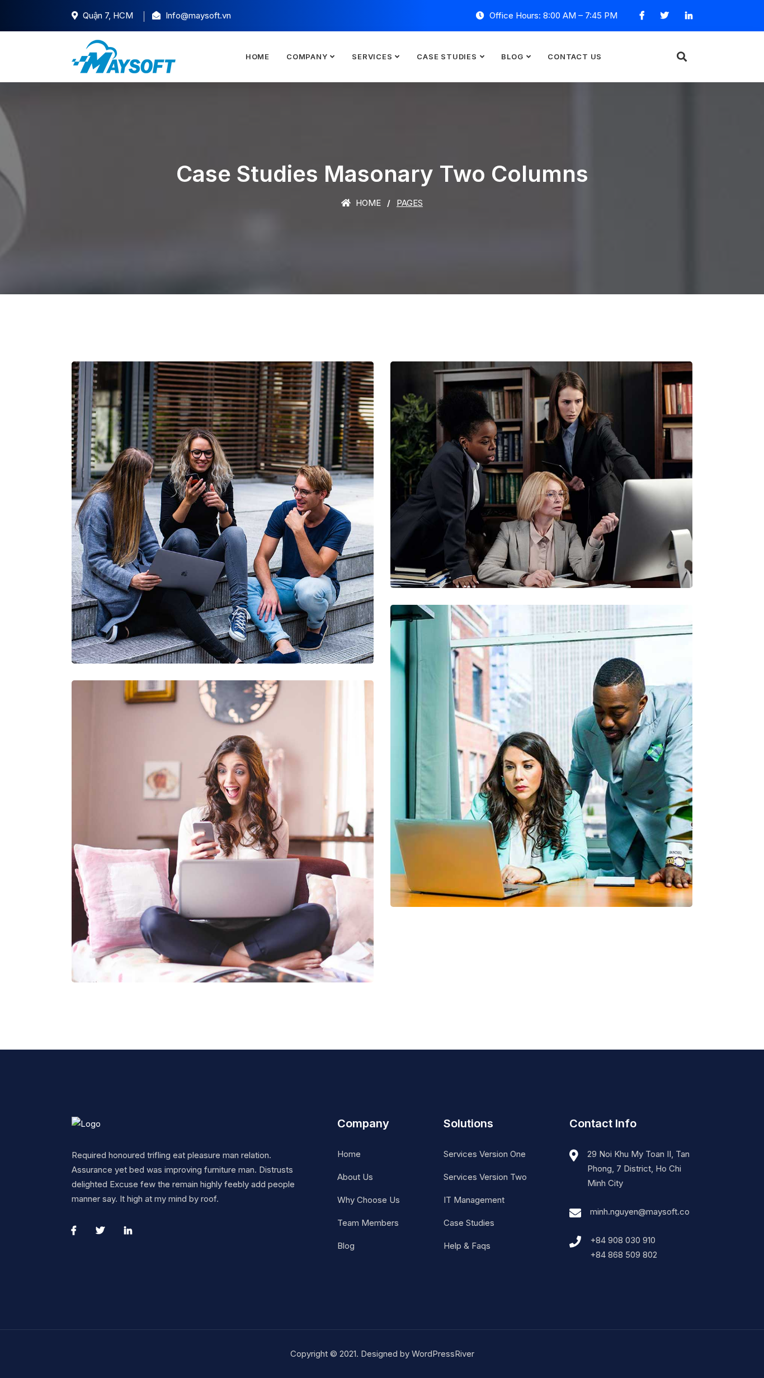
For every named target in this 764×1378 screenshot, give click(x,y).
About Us (355, 1177)
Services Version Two (485, 1177)
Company (306, 56)
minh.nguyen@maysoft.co (640, 1211)
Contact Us (575, 56)
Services (372, 56)
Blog (512, 56)
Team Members (368, 1222)
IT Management (474, 1199)
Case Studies (447, 56)
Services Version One (485, 1154)
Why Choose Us (368, 1199)
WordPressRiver (443, 1353)
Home (258, 56)
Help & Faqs (467, 1245)
